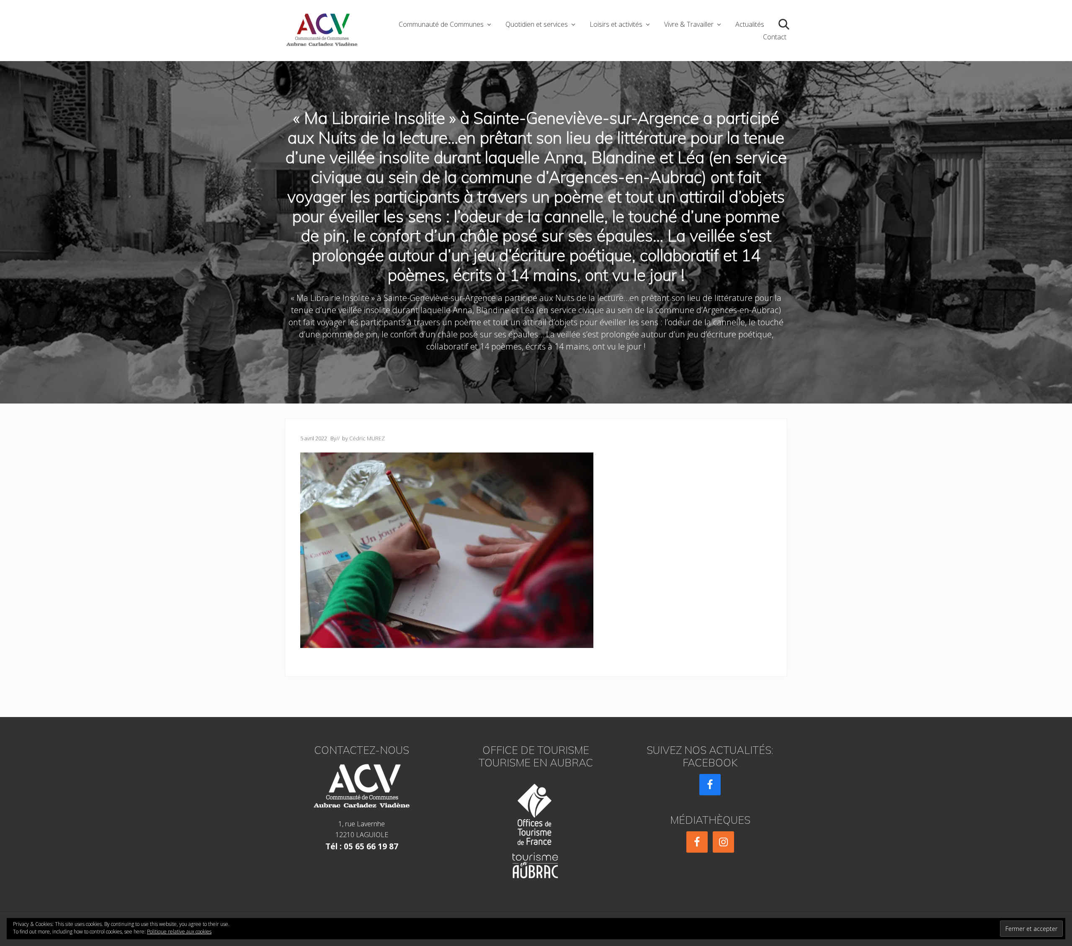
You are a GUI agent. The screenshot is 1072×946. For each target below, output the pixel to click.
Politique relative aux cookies (179, 931)
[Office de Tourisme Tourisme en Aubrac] (536, 828)
